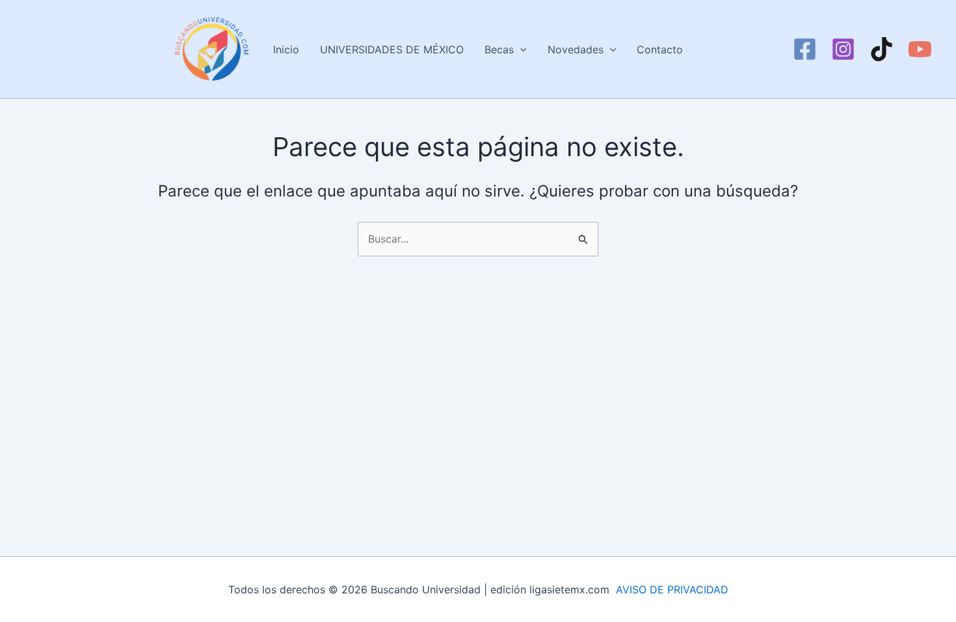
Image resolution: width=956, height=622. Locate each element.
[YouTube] (920, 49)
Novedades (576, 49)
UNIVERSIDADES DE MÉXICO (392, 49)
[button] (520, 49)
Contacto (660, 49)
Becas (499, 49)
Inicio (286, 49)
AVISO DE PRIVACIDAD (672, 589)
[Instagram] (843, 49)
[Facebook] (804, 49)
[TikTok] (881, 49)
